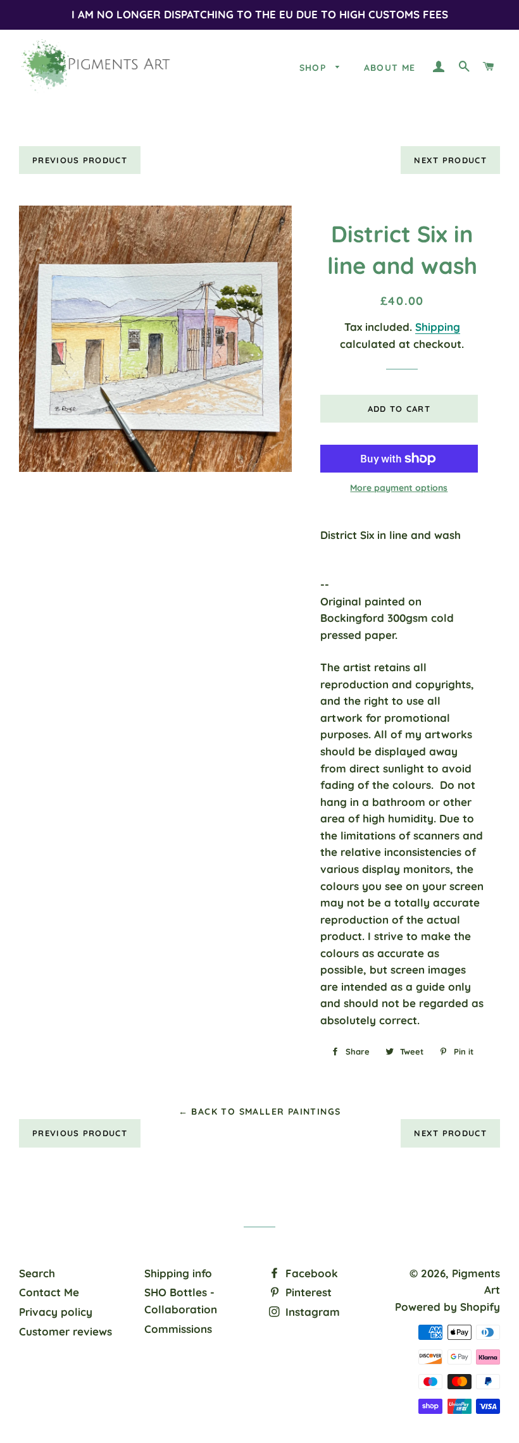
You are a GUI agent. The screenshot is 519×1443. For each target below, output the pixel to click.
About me (390, 67)
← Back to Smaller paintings (259, 1111)
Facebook (310, 1273)
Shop (314, 67)
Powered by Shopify (447, 1306)
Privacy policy (55, 1311)
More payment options (398, 487)
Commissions (178, 1328)
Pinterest (307, 1292)
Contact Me (49, 1292)
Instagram (311, 1311)
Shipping (437, 326)
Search (37, 1273)
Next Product (450, 160)
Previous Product (79, 160)
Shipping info (178, 1273)
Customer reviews (65, 1331)
